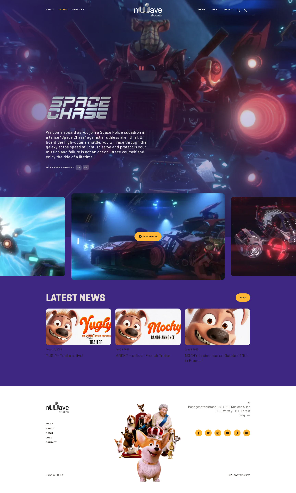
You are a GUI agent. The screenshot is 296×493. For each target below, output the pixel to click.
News (243, 297)
